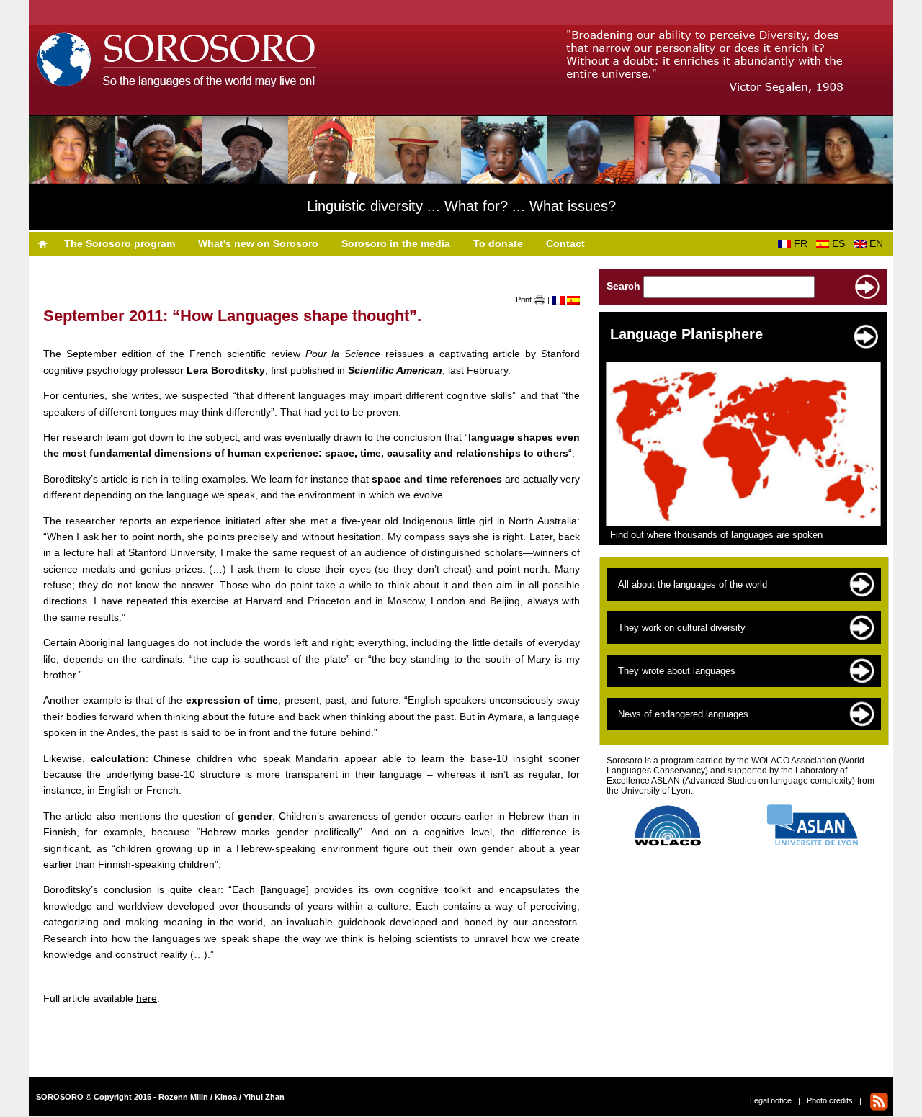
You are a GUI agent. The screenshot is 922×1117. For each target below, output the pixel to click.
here (146, 998)
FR (803, 243)
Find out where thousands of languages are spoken (716, 534)
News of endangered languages (683, 714)
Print (525, 299)
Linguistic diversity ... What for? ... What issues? (461, 206)
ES (841, 243)
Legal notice (771, 1100)
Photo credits (830, 1100)
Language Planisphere (686, 334)
